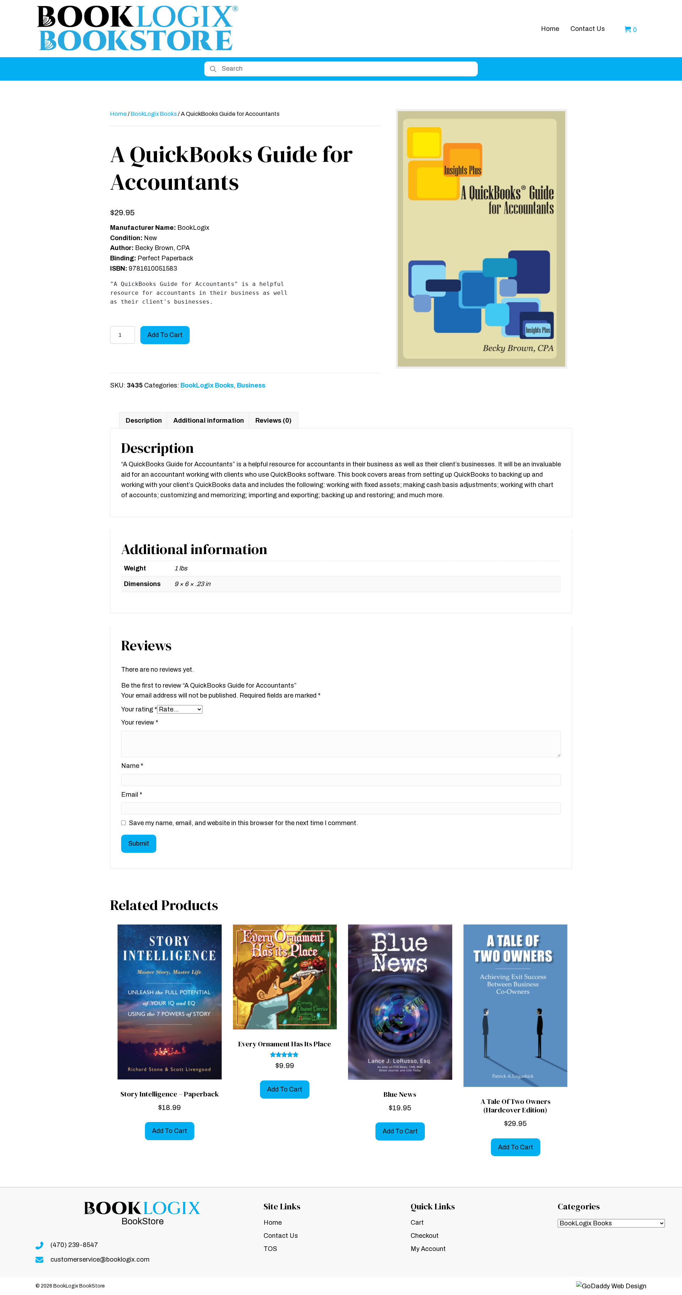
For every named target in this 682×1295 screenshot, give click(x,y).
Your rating (139, 709)
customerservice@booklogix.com (100, 1259)
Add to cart (165, 334)
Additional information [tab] (208, 420)
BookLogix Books (154, 113)
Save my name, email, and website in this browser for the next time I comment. (243, 823)
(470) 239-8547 (74, 1244)
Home (118, 113)
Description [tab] (144, 420)
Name (132, 765)
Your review (139, 722)
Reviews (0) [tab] (273, 420)
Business (251, 385)
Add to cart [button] (169, 1130)
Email (131, 794)
